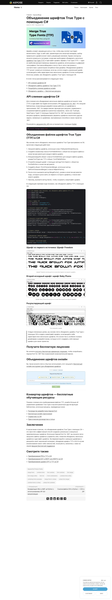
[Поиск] (101, 2)
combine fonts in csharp (34, 482)
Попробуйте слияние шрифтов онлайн (42, 88)
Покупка (48, 2)
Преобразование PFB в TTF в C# (40, 456)
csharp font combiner (49, 482)
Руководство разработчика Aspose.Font (42, 411)
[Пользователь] (97, 2)
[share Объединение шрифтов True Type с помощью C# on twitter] (47, 499)
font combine (50, 472)
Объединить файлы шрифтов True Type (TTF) (44, 85)
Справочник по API (35, 416)
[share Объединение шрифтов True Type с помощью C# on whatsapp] (61, 499)
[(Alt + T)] (21, 7)
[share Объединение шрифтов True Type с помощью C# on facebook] (58, 499)
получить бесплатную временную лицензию (51, 351)
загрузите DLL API (42, 124)
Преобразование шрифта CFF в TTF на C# (43, 462)
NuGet (74, 124)
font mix (42, 475)
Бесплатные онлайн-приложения (40, 414)
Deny (101, 593)
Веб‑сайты (65, 2)
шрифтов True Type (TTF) (35, 60)
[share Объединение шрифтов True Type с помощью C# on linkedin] (51, 499)
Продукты (40, 2)
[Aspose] (16, 2)
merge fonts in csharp (50, 479)
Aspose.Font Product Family (35, 469)
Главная (29, 15)
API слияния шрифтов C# (37, 83)
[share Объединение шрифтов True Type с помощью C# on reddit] (54, 499)
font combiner (60, 472)
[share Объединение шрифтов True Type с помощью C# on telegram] (65, 499)
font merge (70, 472)
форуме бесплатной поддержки (43, 446)
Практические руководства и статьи (41, 419)
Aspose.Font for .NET (68, 103)
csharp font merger (64, 479)
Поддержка (57, 2)
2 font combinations (52, 475)
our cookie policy (99, 585)
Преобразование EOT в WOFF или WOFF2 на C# (45, 459)
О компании (74, 2)
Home (17, 7)
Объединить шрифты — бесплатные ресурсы (44, 91)
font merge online (32, 475)
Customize (88, 593)
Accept (95, 589)
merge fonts (31, 472)
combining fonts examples (35, 479)
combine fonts (41, 472)
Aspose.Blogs (37, 15)
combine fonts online (65, 475)
